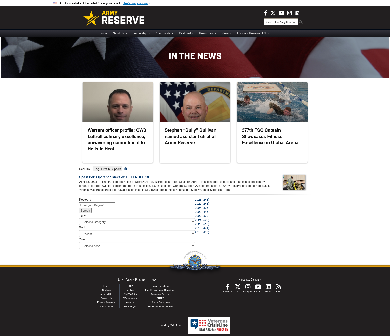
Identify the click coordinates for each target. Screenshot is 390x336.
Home (103, 33)
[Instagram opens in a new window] (289, 12)
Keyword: (85, 199)
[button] (137, 3)
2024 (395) (202, 208)
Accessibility (106, 294)
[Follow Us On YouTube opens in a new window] (258, 287)
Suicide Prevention (160, 302)
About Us (118, 33)
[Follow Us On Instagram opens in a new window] (248, 287)
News (225, 33)
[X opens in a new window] (273, 12)
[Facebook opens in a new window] (266, 12)
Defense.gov (130, 306)
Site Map (106, 290)
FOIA (130, 286)
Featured (185, 33)
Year (82, 239)
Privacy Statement (106, 302)
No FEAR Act (130, 294)
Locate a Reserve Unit (251, 33)
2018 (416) (202, 232)
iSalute (130, 290)
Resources (206, 33)
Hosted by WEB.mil (169, 325)
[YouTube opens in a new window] (281, 12)
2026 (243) (202, 199)
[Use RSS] (278, 287)
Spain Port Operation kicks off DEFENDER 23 (114, 177)
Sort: (82, 227)
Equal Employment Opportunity (160, 290)
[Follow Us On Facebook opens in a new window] (227, 287)
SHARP (160, 298)
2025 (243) (202, 203)
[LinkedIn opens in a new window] (297, 12)
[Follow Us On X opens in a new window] (238, 287)
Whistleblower (130, 298)
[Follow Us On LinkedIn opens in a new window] (268, 287)
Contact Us (106, 298)
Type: (83, 215)
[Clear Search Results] (195, 168)
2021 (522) (202, 220)
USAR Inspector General (160, 306)
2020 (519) (202, 224)
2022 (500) (202, 216)
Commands (163, 33)
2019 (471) (202, 228)
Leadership (140, 33)
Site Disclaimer (106, 306)
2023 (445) (202, 212)
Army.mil (130, 302)
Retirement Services (161, 294)
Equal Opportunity (160, 286)
